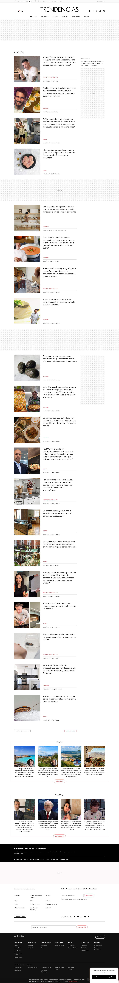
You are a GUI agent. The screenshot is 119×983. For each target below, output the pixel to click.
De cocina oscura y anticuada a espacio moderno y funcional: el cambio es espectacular (57, 513)
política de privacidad (82, 899)
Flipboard (96, 11)
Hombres (45, 376)
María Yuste (46, 411)
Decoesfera (84, 947)
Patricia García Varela (50, 230)
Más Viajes (59, 781)
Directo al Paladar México (59, 968)
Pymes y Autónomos (97, 948)
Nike (84, 63)
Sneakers (26, 859)
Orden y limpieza (20, 908)
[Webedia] (19, 936)
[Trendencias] (59, 9)
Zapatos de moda (64, 859)
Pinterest (89, 11)
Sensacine (44, 945)
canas (88, 61)
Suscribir (89, 895)
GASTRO (65, 16)
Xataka (16, 945)
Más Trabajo (59, 836)
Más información (73, 981)
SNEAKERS (76, 16)
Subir (99, 937)
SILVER (86, 16)
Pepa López (46, 565)
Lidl (82, 65)
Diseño (45, 139)
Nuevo (18, 11)
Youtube (78, 916)
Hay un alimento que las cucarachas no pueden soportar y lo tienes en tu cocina (59, 637)
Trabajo (59, 795)
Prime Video (93, 65)
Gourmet (46, 108)
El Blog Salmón (98, 945)
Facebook (93, 11)
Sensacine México (46, 967)
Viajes (60, 742)
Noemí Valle (46, 81)
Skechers (99, 63)
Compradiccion (85, 950)
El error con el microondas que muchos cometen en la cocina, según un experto (59, 606)
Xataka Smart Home (18, 953)
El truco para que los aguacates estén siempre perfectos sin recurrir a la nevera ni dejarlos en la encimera (60, 358)
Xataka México (18, 967)
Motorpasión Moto (73, 947)
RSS (85, 916)
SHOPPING (44, 16)
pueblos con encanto (34, 908)
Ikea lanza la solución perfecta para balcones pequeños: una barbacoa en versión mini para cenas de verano (60, 544)
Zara (93, 61)
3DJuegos (30, 945)
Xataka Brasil (18, 970)
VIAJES (55, 16)
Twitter (70, 916)
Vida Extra (30, 947)
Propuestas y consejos (50, 77)
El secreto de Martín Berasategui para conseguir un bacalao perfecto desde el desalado (59, 302)
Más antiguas (70, 731)
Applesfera (17, 950)
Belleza (48, 901)
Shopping (46, 226)
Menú (15, 11)
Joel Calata (46, 174)
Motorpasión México (71, 968)
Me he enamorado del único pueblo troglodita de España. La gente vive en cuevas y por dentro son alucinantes (94, 771)
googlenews (104, 11)
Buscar (22, 11)
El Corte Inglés (90, 63)
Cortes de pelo (54, 859)
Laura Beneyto (47, 689)
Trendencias (84, 945)
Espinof (43, 947)
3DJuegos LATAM (32, 967)
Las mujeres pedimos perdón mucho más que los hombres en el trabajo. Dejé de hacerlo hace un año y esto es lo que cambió (71, 825)
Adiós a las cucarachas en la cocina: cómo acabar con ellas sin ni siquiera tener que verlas (59, 699)
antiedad (48, 908)
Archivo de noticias (23, 731)
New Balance (100, 61)
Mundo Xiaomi (18, 957)
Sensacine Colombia (44, 970)
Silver (32, 901)
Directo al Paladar (59, 945)
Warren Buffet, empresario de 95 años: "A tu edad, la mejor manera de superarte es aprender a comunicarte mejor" (48, 825)
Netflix (86, 65)
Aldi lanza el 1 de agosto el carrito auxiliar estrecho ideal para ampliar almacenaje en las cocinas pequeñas (59, 209)
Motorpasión (71, 945)
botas (47, 859)
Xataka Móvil (18, 947)
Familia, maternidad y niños (37, 859)
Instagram (100, 11)
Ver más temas (20, 916)
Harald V (83, 61)
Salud (45, 170)
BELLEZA (33, 16)
